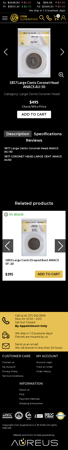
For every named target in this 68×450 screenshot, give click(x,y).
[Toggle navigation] (5, 18)
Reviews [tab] (34, 140)
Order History (43, 371)
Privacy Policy (10, 371)
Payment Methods (29, 398)
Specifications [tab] (48, 134)
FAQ (21, 394)
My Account (8, 366)
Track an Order (44, 366)
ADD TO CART (34, 114)
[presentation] (7, 245)
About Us (24, 389)
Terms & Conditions (12, 375)
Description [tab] (17, 134)
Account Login (44, 362)
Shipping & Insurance (30, 403)
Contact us (8, 362)
